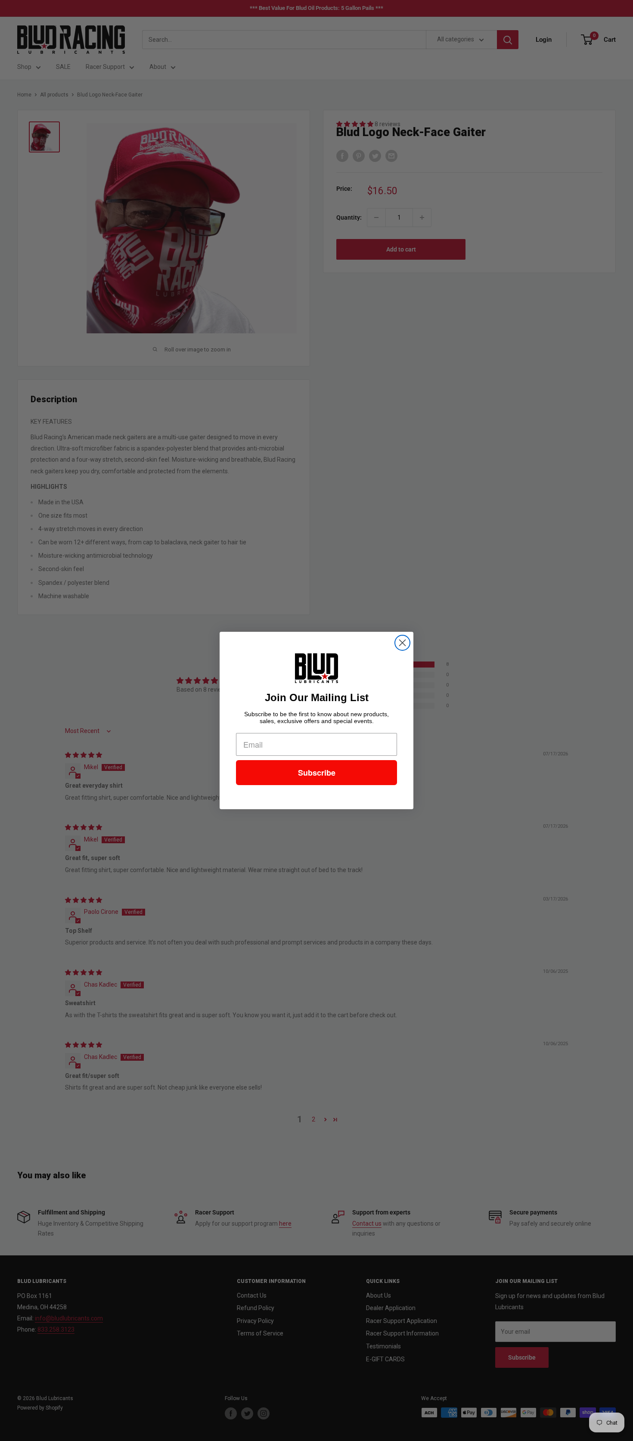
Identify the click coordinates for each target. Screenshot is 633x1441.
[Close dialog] (402, 642)
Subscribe (316, 772)
